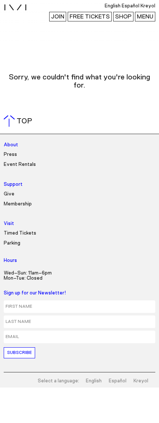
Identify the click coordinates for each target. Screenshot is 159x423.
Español (117, 381)
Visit (9, 223)
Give (9, 194)
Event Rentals (20, 164)
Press (10, 154)
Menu (145, 17)
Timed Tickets (20, 233)
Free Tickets (90, 17)
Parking (12, 243)
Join (57, 17)
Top (19, 121)
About (11, 145)
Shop (123, 17)
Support (13, 184)
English (94, 381)
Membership (18, 204)
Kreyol (140, 381)
